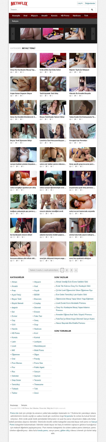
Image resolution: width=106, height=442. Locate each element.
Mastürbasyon (40, 346)
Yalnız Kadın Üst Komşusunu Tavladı (83, 117)
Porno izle (14, 413)
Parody (37, 359)
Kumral (37, 337)
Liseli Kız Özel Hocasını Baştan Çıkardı (55, 141)
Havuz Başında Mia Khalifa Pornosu (70, 323)
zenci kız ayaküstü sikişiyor (80, 258)
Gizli (13, 325)
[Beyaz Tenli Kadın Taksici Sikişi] (53, 107)
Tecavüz (37, 380)
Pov (13, 367)
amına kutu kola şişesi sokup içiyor (83, 235)
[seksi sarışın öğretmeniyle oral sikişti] (53, 178)
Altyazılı (34, 16)
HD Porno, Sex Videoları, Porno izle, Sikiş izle (37, 408)
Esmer (14, 316)
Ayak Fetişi (16, 295)
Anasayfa (16, 16)
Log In (80, 3)
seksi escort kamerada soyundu (82, 211)
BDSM (36, 295)
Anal (25, 16)
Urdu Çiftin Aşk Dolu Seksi (50, 70)
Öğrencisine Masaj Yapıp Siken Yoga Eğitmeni (74, 299)
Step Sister (16, 380)
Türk (86, 16)
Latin (14, 342)
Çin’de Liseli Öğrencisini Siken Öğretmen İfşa (74, 290)
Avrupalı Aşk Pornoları (78, 141)
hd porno (67, 416)
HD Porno (65, 16)
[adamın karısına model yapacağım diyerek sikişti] (53, 225)
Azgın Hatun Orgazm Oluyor (21, 93)
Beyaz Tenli (16, 299)
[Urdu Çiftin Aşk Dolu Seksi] (53, 33)
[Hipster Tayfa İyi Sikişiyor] (75, 33)
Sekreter (15, 376)
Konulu (54, 16)
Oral (13, 359)
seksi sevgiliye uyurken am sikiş (23, 188)
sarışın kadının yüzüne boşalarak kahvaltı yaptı (28, 164)
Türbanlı (15, 389)
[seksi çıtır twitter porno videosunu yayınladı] (53, 154)
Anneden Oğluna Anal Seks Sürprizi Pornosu (74, 315)
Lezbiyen (37, 342)
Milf (13, 350)
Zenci (36, 393)
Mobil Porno (39, 350)
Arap (14, 290)
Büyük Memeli (17, 303)
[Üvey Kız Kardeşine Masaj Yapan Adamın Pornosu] (30, 33)
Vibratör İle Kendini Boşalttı (80, 93)
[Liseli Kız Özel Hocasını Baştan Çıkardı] (53, 131)
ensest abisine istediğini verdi (51, 211)
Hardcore (77, 16)
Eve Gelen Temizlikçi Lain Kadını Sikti (71, 295)
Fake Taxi (38, 316)
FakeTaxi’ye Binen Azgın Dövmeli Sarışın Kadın (75, 319)
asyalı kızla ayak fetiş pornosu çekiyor (84, 188)
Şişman (37, 376)
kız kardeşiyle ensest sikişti (21, 235)
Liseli (14, 346)
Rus (13, 372)
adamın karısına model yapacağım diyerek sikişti (59, 235)
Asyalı (36, 290)
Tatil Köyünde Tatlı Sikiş (49, 93)
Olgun (36, 355)
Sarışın (37, 372)
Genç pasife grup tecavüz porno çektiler (85, 164)
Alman (14, 282)
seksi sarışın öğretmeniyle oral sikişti (54, 188)
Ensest (37, 312)
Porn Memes (17, 363)
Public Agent (39, 367)
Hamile (14, 329)
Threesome (38, 384)
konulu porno (43, 430)
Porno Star (38, 363)
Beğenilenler (90, 3)
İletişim (15, 21)
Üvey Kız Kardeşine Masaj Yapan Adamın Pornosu (30, 70)
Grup (36, 325)
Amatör (44, 16)
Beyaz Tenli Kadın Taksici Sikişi (52, 117)
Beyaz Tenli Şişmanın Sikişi (21, 141)
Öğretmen (16, 355)
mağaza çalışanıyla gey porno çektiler (25, 211)
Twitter (14, 393)
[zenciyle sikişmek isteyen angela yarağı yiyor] (53, 249)
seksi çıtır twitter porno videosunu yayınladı (57, 164)
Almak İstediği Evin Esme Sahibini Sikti (72, 282)
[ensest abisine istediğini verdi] (53, 202)
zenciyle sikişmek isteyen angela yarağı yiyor (57, 258)
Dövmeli (37, 308)
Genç (36, 320)
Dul (13, 312)
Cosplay (37, 303)
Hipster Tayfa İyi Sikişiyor (79, 70)
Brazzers (37, 299)
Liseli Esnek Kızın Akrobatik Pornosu (71, 303)
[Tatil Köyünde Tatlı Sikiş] (53, 84)
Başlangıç (14, 405)
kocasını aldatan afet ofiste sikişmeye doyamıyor (29, 258)
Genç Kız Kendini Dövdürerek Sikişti (24, 117)
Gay (13, 320)
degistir (15, 308)
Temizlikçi (16, 384)
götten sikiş (65, 430)
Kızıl (36, 333)
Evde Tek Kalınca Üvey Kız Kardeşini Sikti (73, 286)
